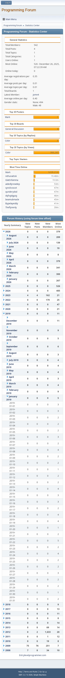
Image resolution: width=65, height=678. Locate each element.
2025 (7, 286)
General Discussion (14, 129)
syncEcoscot (11, 187)
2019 (7, 313)
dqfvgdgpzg (11, 195)
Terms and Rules (30, 671)
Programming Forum (19, 10)
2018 (7, 604)
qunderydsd (11, 191)
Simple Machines (39, 675)
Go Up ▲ (43, 671)
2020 (7, 309)
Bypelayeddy (11, 203)
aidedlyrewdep (12, 184)
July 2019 (13, 360)
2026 (7, 231)
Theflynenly (11, 207)
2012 (7, 632)
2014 (7, 622)
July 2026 (13, 242)
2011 (7, 636)
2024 (7, 290)
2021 (7, 304)
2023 (7, 295)
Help (20, 671)
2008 (7, 650)
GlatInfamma (11, 180)
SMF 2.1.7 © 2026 (25, 675)
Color (7, 140)
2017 (7, 609)
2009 (7, 645)
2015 (7, 618)
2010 (7, 641)
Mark (7, 117)
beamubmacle (12, 199)
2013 (7, 627)
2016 (7, 613)
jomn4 (36, 94)
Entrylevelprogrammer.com (32, 655)
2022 (7, 299)
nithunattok (11, 176)
